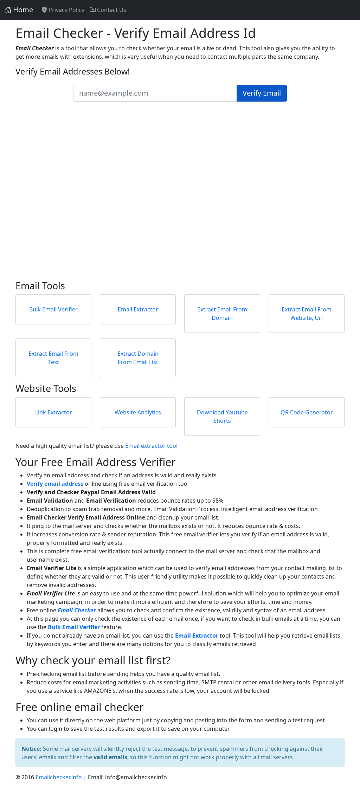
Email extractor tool (151, 446)
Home (22, 9)
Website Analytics (138, 412)
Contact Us (111, 10)
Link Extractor (53, 412)
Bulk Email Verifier (53, 309)
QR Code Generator (307, 412)
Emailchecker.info (59, 777)
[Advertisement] (180, 198)
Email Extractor (138, 309)
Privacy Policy (65, 10)
